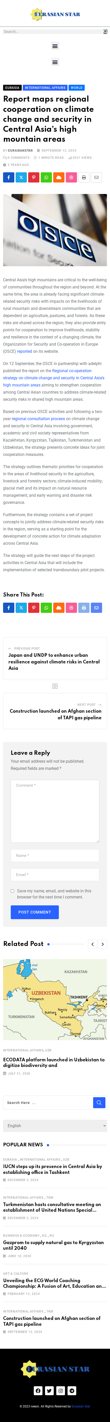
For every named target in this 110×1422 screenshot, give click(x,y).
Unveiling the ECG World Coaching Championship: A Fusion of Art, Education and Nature (54, 1287)
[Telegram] (72, 1390)
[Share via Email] (96, 177)
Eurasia (10, 1159)
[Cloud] (58, 177)
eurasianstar (20, 150)
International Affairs (23, 1050)
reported (24, 351)
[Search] (105, 31)
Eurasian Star (81, 1406)
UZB (48, 1050)
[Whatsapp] (46, 177)
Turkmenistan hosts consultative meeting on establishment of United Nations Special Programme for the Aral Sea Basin (52, 1210)
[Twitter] (49, 1390)
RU (52, 1235)
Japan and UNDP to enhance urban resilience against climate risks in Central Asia (54, 662)
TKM (49, 1197)
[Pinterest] (33, 177)
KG (44, 1235)
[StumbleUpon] (71, 177)
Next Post (87, 705)
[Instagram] (60, 1390)
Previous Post (27, 648)
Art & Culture (15, 1273)
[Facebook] (38, 1390)
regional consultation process (38, 418)
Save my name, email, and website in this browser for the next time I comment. (54, 894)
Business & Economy (21, 1235)
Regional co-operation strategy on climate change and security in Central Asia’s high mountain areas (53, 377)
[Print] (84, 177)
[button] (55, 46)
